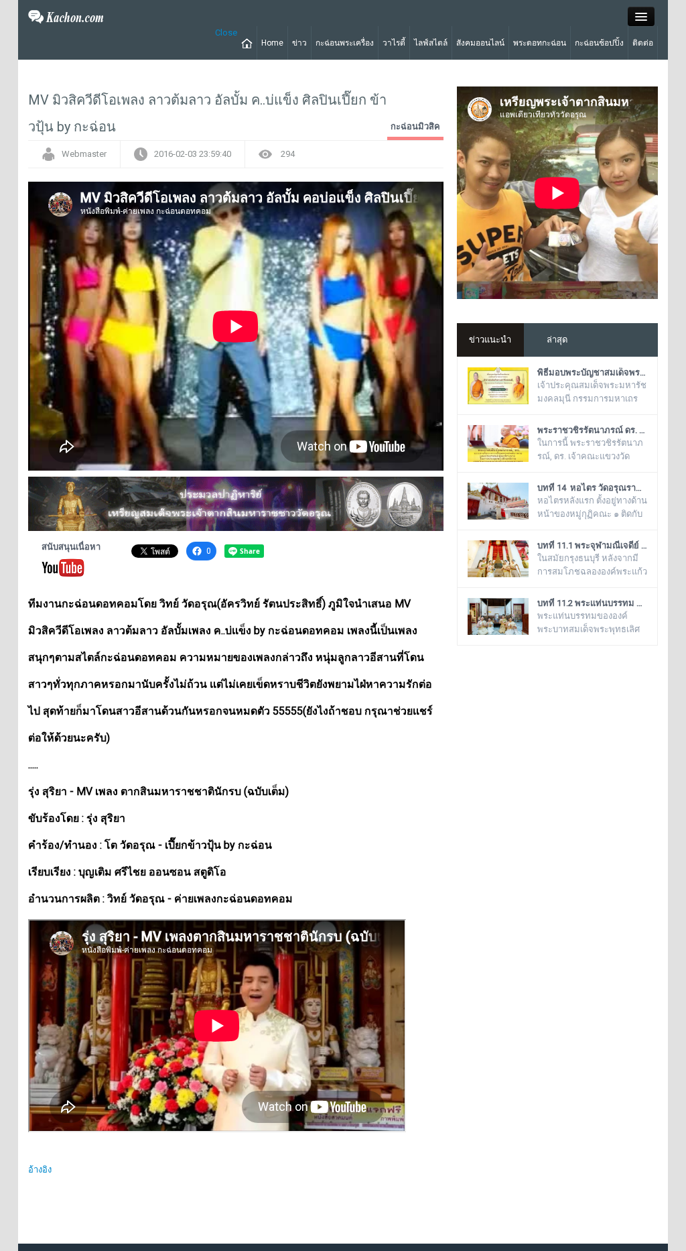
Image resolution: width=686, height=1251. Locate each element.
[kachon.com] (66, 16)
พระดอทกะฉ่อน (539, 43)
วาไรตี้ (394, 43)
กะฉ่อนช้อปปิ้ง (599, 43)
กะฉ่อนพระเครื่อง (345, 43)
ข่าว (299, 43)
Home (272, 43)
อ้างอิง (40, 1170)
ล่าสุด (557, 340)
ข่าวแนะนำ (490, 340)
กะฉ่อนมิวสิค (415, 126)
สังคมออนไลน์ (480, 43)
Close (226, 32)
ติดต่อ (642, 43)
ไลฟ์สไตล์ (431, 43)
